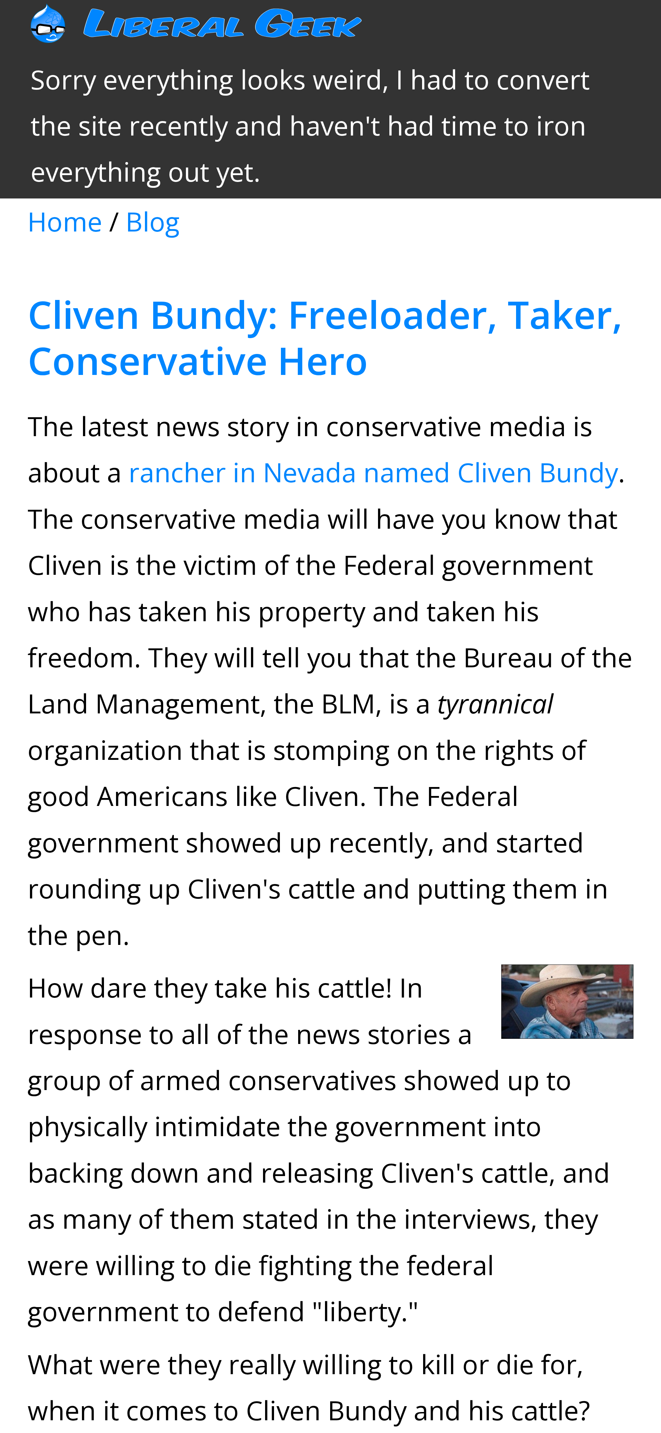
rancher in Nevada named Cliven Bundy (373, 472)
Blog (153, 221)
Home (65, 221)
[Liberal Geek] (217, 33)
